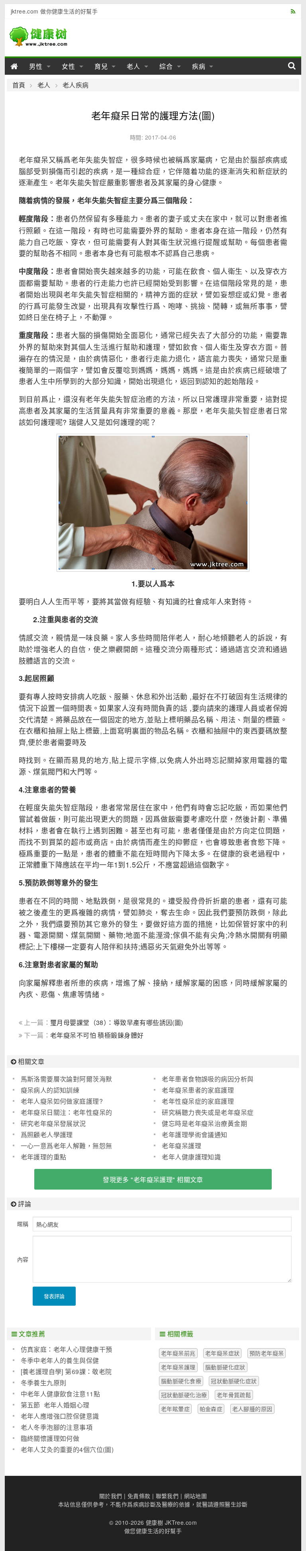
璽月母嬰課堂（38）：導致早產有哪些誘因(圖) (116, 1022)
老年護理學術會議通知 (194, 1134)
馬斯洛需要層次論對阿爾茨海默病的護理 (62, 1079)
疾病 (199, 66)
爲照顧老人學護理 (47, 1134)
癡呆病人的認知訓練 (50, 1090)
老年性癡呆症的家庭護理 (198, 1101)
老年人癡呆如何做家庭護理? (62, 1101)
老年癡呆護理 (181, 1145)
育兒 (101, 66)
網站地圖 (195, 1496)
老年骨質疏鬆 (234, 1395)
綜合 (166, 66)
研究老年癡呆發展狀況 (53, 1123)
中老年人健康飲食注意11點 (60, 1393)
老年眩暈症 (175, 1409)
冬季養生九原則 (44, 1382)
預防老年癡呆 (266, 1353)
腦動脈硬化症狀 (225, 1367)
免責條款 (139, 1496)
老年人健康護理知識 (191, 1156)
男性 (36, 66)
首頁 (19, 85)
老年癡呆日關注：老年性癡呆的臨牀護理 (62, 1112)
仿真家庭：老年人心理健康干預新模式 (62, 1349)
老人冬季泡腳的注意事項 (57, 1427)
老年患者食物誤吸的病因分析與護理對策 (203, 1079)
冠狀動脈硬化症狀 (234, 1381)
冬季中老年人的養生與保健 (60, 1360)
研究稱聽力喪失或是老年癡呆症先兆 (203, 1112)
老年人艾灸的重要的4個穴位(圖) (67, 1449)
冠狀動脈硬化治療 (184, 1395)
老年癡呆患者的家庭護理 (198, 1090)
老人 (133, 66)
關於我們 (110, 1496)
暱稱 (23, 1224)
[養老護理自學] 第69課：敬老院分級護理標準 (62, 1371)
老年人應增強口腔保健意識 (60, 1416)
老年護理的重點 (44, 1156)
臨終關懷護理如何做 (50, 1438)
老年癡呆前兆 (178, 1353)
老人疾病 (76, 85)
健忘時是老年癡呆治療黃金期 (204, 1123)
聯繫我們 (167, 1496)
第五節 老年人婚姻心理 (55, 1404)
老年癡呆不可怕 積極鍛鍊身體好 (96, 1035)
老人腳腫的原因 (252, 1409)
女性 (68, 66)
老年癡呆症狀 (222, 1353)
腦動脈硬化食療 (181, 1381)
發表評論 (54, 1296)
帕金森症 (211, 1409)
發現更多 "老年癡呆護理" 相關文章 (153, 1179)
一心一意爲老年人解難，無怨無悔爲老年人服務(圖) (62, 1146)
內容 (23, 1259)
